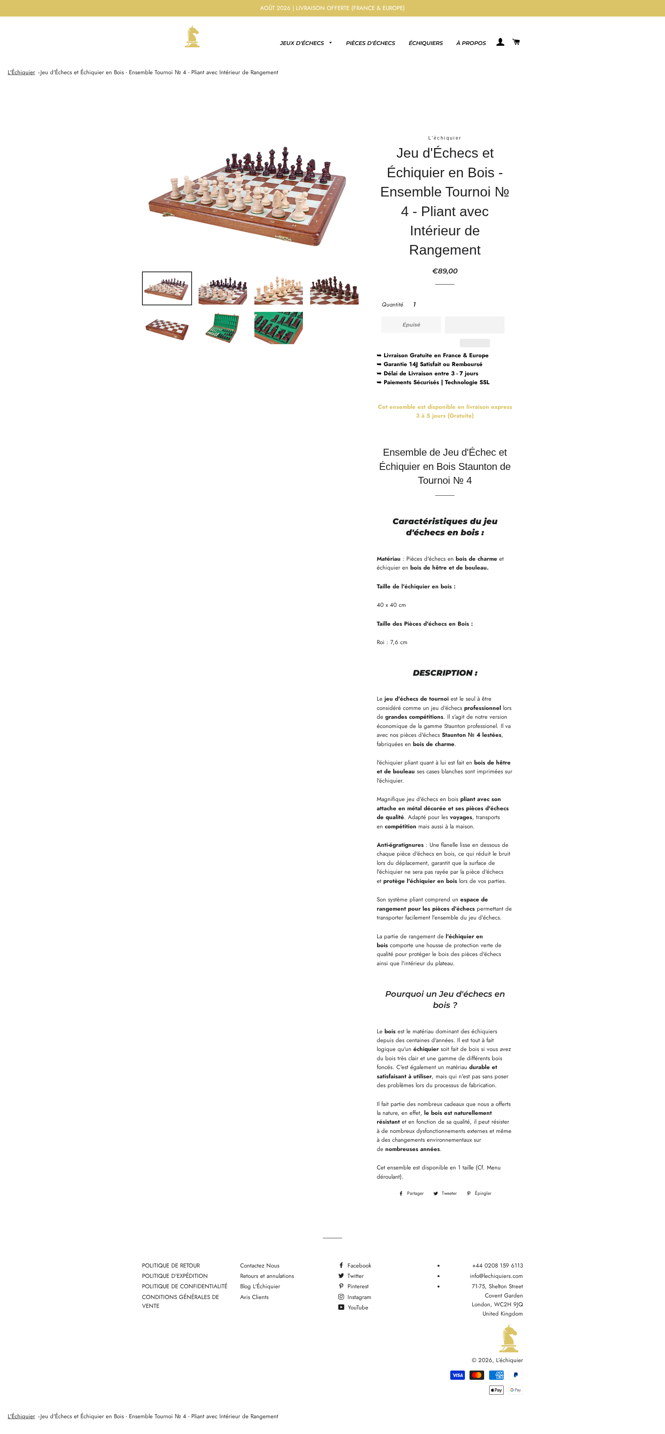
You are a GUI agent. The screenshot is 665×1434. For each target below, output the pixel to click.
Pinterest (357, 1286)
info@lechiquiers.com (496, 1276)
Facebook (358, 1265)
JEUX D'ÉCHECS (303, 43)
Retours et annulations (267, 1276)
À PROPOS (471, 43)
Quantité (392, 304)
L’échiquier (509, 1360)
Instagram (358, 1297)
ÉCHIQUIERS (426, 43)
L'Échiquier (21, 72)
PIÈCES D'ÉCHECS (370, 43)
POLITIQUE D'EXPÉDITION (175, 1276)
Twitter (355, 1276)
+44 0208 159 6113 (497, 1265)
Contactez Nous (259, 1265)
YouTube (357, 1307)
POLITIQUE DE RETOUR (171, 1265)
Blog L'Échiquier (260, 1286)
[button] (475, 324)
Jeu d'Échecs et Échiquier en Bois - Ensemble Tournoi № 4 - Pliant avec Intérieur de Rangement (159, 72)
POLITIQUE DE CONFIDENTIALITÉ (184, 1286)
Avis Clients (254, 1297)
